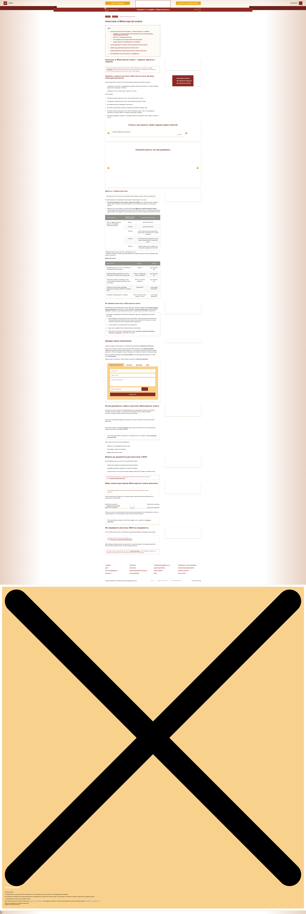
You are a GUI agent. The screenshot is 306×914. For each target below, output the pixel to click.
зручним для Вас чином (141, 309)
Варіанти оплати (183, 570)
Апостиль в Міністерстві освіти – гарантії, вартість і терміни (129, 31)
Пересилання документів (186, 568)
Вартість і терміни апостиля (122, 37)
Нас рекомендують (111, 570)
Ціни (106, 568)
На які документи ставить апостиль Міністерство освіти (128, 45)
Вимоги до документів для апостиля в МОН (124, 47)
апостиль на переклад (115, 332)
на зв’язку (116, 115)
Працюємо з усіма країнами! (187, 565)
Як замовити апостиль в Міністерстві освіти (127, 39)
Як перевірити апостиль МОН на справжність (124, 53)
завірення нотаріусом (148, 331)
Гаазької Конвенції (123, 427)
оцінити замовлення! (188, 3)
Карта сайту (182, 573)
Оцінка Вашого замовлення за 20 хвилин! (126, 42)
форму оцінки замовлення (36, 901)
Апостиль (115, 16)
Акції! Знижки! (117, 3)
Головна (108, 16)
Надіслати (133, 394)
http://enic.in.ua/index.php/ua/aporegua (121, 539)
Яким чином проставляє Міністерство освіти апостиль (128, 50)
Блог (155, 573)
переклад (139, 331)
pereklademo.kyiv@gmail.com (92, 901)
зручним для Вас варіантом (117, 478)
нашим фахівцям (135, 551)
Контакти (108, 573)
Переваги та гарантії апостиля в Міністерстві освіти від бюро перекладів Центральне (133, 34)
